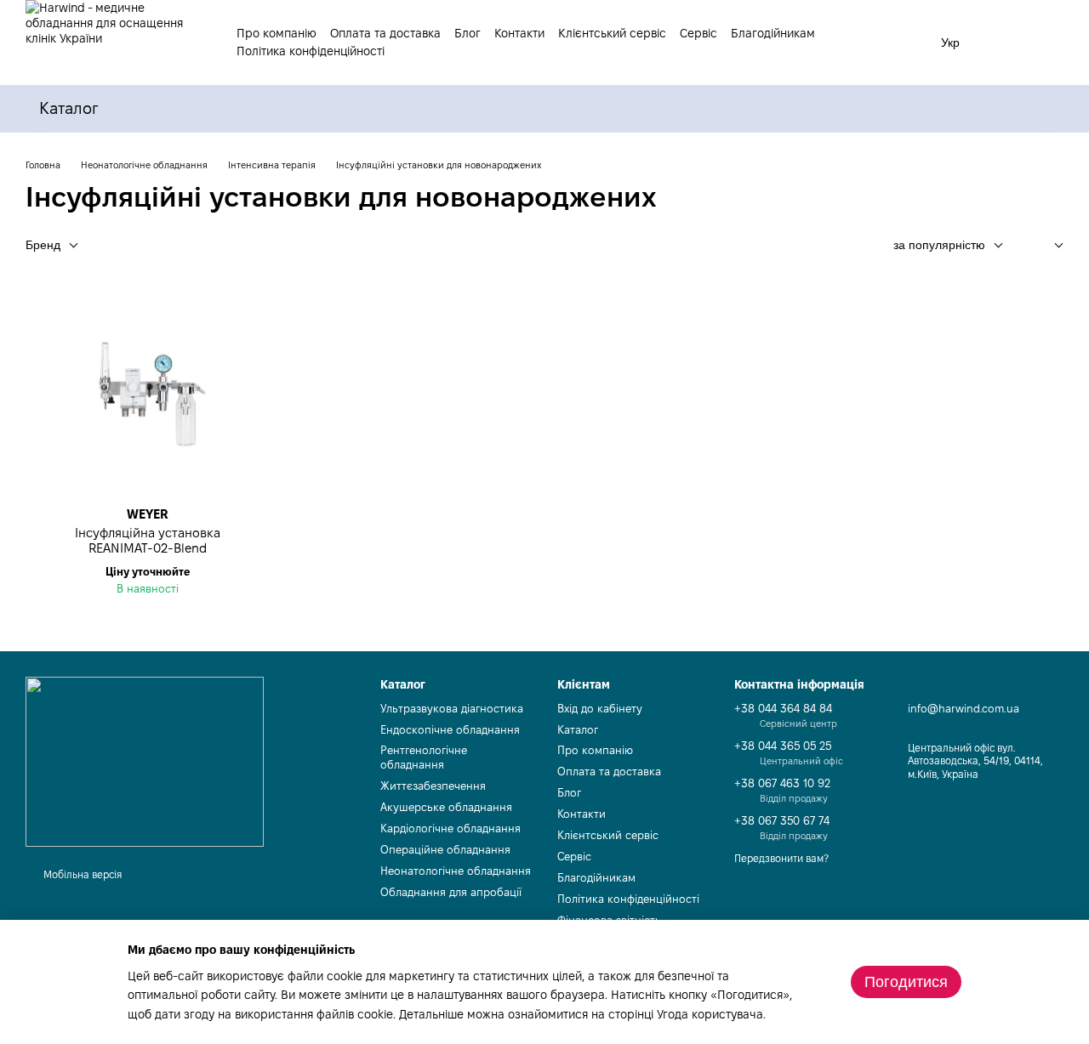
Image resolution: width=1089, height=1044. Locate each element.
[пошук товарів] (903, 39)
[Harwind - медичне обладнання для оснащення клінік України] (145, 762)
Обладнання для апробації (451, 892)
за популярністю (939, 245)
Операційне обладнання (445, 849)
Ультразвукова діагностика (451, 708)
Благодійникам (773, 33)
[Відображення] (1046, 246)
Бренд (43, 245)
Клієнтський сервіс (612, 33)
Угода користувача (710, 1014)
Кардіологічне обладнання (450, 828)
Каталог (577, 729)
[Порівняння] (1005, 42)
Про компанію (276, 33)
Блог (467, 33)
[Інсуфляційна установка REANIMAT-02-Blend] (147, 394)
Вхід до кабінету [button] (599, 708)
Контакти (519, 33)
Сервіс (698, 33)
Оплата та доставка (385, 33)
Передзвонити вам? (781, 858)
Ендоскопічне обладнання (450, 729)
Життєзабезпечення (433, 786)
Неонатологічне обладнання (455, 871)
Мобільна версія (81, 874)
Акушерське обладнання (446, 807)
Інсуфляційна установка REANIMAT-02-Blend (147, 540)
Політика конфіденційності (311, 51)
